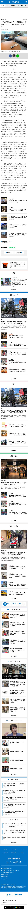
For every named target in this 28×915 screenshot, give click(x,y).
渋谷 (3, 29)
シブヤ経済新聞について (7, 868)
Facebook (7, 862)
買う (18, 5)
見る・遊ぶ (13, 5)
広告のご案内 (5, 876)
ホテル (6, 29)
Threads (20, 862)
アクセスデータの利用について (8, 872)
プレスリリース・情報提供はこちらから (10, 870)
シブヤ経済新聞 (14, 2)
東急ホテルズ (6, 242)
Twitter (12, 862)
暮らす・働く (24, 5)
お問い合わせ (5, 874)
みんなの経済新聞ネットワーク (14, 895)
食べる (8, 5)
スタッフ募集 (5, 878)
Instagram (16, 862)
